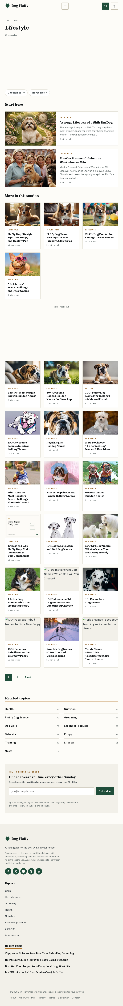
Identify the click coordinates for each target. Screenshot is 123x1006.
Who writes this (27, 997)
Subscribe (105, 791)
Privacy (41, 997)
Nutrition (10, 916)
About (13, 997)
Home (7, 20)
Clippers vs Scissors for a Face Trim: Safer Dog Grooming (39, 953)
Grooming (10, 903)
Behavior (10, 928)
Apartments (12, 935)
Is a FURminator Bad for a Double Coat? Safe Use (34, 972)
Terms (52, 997)
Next (28, 677)
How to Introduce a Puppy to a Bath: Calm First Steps (36, 959)
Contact (76, 997)
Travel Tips (39, 92)
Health (8, 909)
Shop (8, 890)
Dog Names (16, 92)
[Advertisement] (61, 60)
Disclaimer (63, 997)
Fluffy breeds (12, 897)
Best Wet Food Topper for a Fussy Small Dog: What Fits (37, 966)
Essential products (15, 922)
